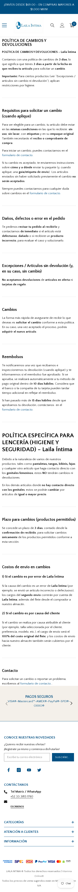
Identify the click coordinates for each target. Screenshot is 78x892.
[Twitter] (39, 770)
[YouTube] (29, 770)
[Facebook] (8, 770)
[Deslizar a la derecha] (71, 703)
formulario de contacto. (17, 155)
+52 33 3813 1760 (22, 796)
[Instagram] (18, 770)
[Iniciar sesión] (62, 25)
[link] (39, 703)
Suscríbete (63, 757)
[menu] (4, 25)
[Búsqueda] (52, 25)
